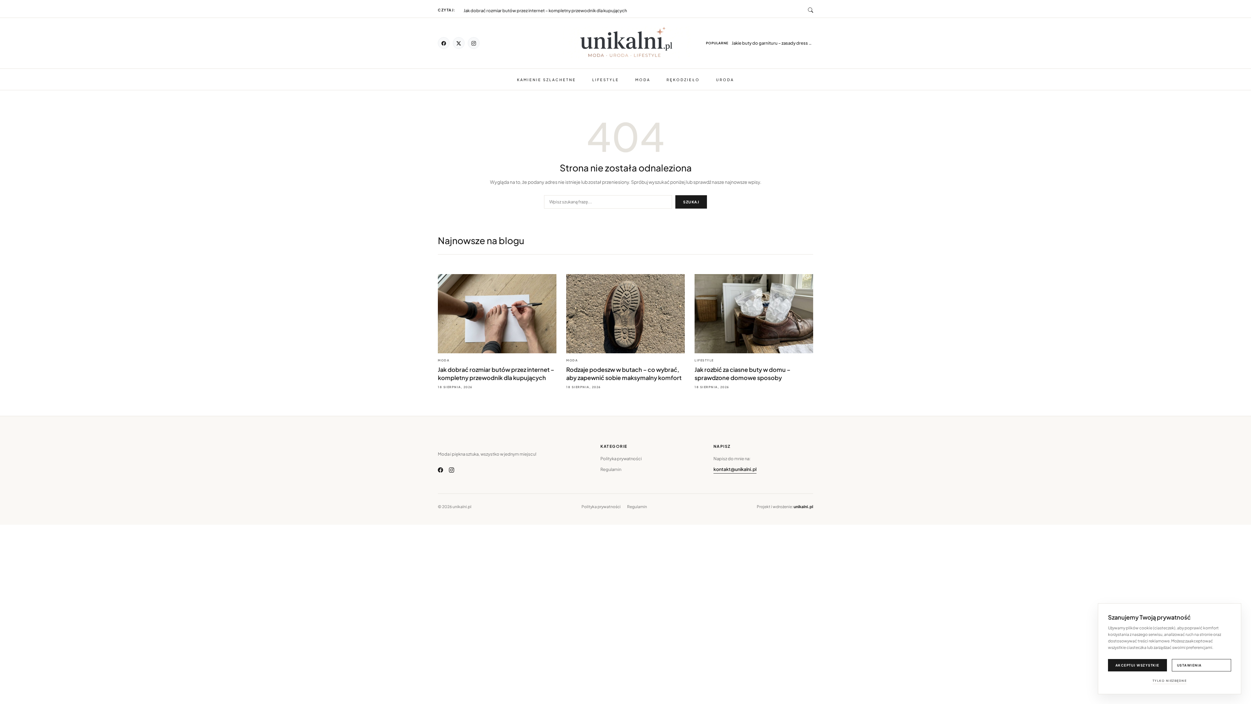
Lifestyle (605, 80)
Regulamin (610, 469)
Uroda (725, 80)
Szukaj (691, 202)
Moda (642, 80)
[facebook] (444, 43)
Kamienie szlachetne (546, 80)
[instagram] (474, 43)
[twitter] (459, 43)
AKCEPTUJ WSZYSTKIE (1137, 665)
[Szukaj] (810, 10)
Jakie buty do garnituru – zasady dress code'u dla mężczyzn (772, 43)
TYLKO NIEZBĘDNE (1170, 680)
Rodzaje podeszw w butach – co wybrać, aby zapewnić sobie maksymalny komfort (547, 8)
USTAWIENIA (1189, 665)
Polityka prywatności (621, 458)
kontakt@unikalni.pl (734, 469)
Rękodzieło (683, 80)
